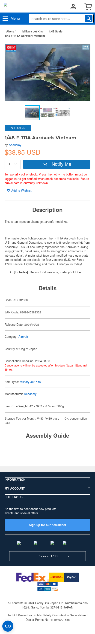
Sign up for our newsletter (47, 524)
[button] (82, 48)
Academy (15, 145)
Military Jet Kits (32, 31)
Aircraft (11, 31)
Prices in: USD (47, 556)
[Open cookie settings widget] (7, 626)
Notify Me (61, 164)
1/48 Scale (55, 31)
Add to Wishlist (21, 190)
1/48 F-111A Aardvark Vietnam (25, 36)
